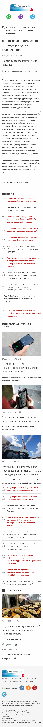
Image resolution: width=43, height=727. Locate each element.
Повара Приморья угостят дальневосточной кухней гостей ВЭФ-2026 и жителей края (20, 572)
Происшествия (28, 27)
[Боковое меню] (3, 27)
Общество (11, 30)
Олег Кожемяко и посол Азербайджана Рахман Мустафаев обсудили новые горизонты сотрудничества (23, 275)
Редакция (5, 678)
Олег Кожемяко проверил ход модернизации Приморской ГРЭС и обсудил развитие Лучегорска (21, 219)
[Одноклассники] (28, 687)
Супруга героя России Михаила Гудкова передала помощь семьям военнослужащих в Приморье (23, 287)
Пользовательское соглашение (21, 681)
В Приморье (11, 27)
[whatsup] (8, 16)
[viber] (20, 16)
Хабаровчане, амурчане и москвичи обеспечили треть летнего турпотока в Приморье (22, 249)
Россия (29, 30)
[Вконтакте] (21, 687)
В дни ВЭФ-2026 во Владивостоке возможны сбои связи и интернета (20, 368)
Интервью (11, 33)
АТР (20, 30)
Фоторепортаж (14, 590)
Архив (4, 681)
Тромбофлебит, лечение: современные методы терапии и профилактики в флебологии (19, 298)
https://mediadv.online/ (8, 718)
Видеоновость (14, 639)
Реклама (34, 678)
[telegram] (32, 16)
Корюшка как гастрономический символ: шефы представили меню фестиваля (21, 630)
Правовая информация (20, 678)
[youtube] (34, 687)
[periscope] (4, 694)
